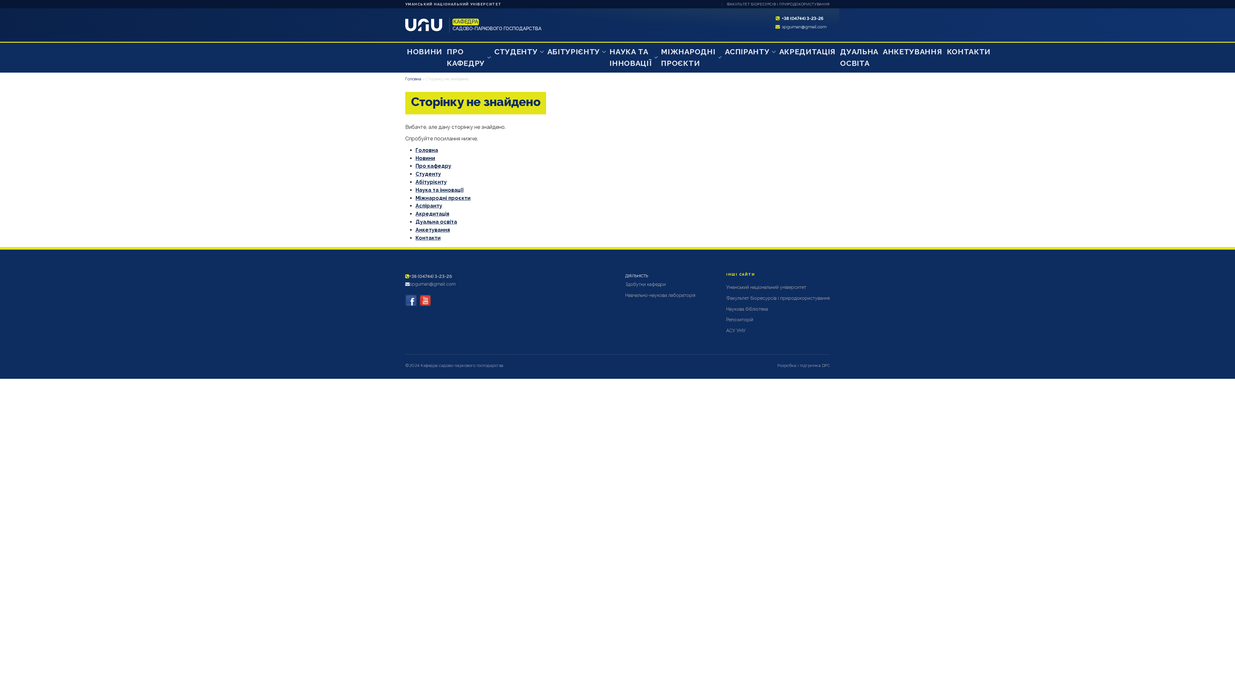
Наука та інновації (630, 57)
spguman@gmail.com (804, 26)
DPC (826, 365)
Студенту (516, 51)
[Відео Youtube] (425, 300)
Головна (413, 78)
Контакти (969, 51)
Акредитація (807, 51)
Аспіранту (747, 51)
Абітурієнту (573, 51)
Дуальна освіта (859, 57)
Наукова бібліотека (747, 309)
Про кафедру (466, 57)
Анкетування (912, 51)
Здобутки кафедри (645, 284)
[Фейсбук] (411, 300)
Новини (424, 51)
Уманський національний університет (453, 4)
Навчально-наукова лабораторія (660, 295)
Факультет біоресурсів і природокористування (778, 4)
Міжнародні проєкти (688, 57)
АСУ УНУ (736, 330)
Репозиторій (739, 319)
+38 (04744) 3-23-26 (802, 18)
